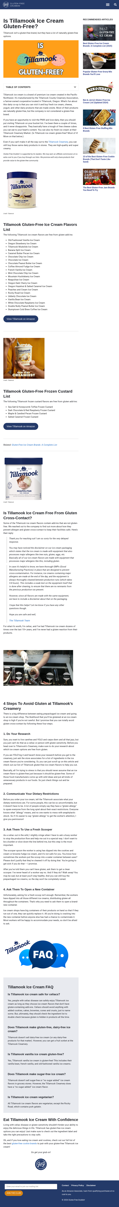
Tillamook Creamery (58, 142)
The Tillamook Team (19, 620)
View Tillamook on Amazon (21, 319)
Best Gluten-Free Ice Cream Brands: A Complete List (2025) (97, 44)
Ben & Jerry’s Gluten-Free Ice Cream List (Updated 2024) (96, 101)
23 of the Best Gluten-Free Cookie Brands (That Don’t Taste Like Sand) (99, 159)
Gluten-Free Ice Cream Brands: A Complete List (34, 445)
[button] (108, 4)
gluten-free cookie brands (24, 1143)
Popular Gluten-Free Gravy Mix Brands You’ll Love (97, 73)
